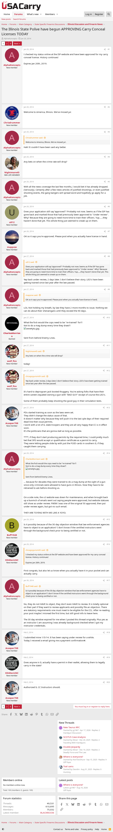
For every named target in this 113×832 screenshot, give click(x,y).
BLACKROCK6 (47, 812)
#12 (108, 370)
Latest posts (66, 780)
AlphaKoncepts (10, 38)
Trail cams (68, 766)
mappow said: (32, 295)
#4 (109, 157)
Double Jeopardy (71, 746)
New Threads (66, 722)
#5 (109, 181)
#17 (108, 580)
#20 (108, 682)
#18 (108, 632)
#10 (108, 317)
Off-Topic (67, 762)
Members (50, 14)
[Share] (105, 49)
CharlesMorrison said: (35, 459)
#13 (108, 407)
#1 (109, 49)
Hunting (67, 772)
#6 (109, 206)
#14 (108, 453)
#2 (109, 107)
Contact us (58, 829)
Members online (12, 780)
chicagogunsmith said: (35, 376)
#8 (109, 256)
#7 (109, 231)
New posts (6, 19)
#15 (108, 519)
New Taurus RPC (71, 727)
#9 (109, 289)
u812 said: (30, 262)
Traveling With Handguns (74, 742)
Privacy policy (87, 829)
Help (97, 829)
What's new (33, 14)
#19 (108, 657)
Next (16, 43)
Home (7, 14)
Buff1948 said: (32, 586)
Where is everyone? (73, 756)
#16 (108, 544)
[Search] (109, 14)
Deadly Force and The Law (74, 752)
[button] (41, 14)
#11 (108, 345)
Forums (18, 14)
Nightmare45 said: (34, 351)
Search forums (19, 19)
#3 (109, 132)
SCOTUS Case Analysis (74, 736)
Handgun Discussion (72, 733)
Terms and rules (72, 829)
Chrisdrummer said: (34, 137)
